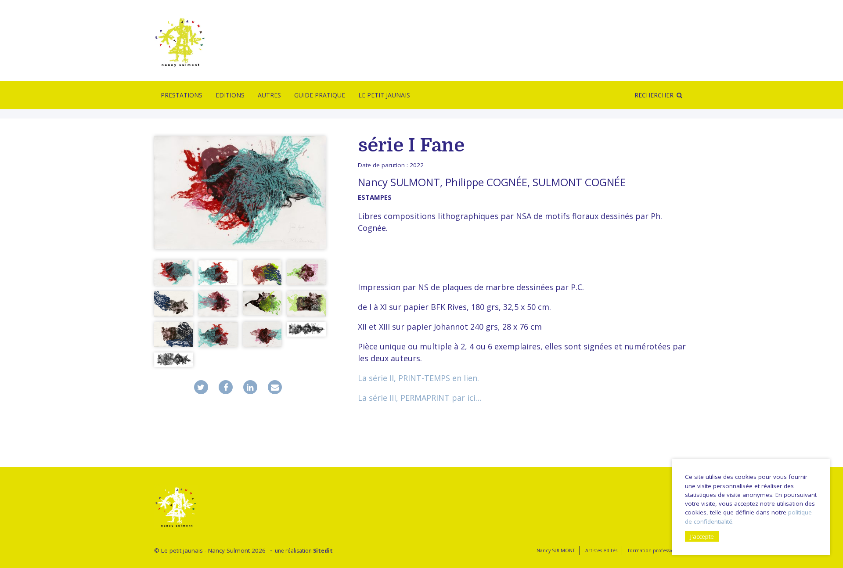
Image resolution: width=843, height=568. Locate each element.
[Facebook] (226, 387)
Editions (230, 95)
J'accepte (702, 536)
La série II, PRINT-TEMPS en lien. (418, 378)
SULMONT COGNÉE (579, 182)
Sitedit (323, 550)
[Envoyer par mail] (275, 387)
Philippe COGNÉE (486, 182)
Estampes (375, 197)
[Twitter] (201, 387)
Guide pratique (319, 95)
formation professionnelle (658, 550)
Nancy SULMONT (399, 182)
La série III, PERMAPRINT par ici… (420, 397)
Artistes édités (601, 550)
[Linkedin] (250, 387)
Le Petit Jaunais (384, 95)
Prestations (181, 95)
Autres (269, 95)
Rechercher (654, 95)
